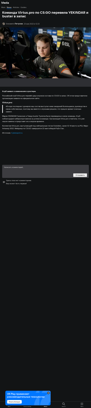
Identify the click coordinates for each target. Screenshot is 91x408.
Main (3, 7)
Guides (23, 7)
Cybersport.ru (17, 133)
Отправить (80, 175)
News (9, 7)
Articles (16, 7)
